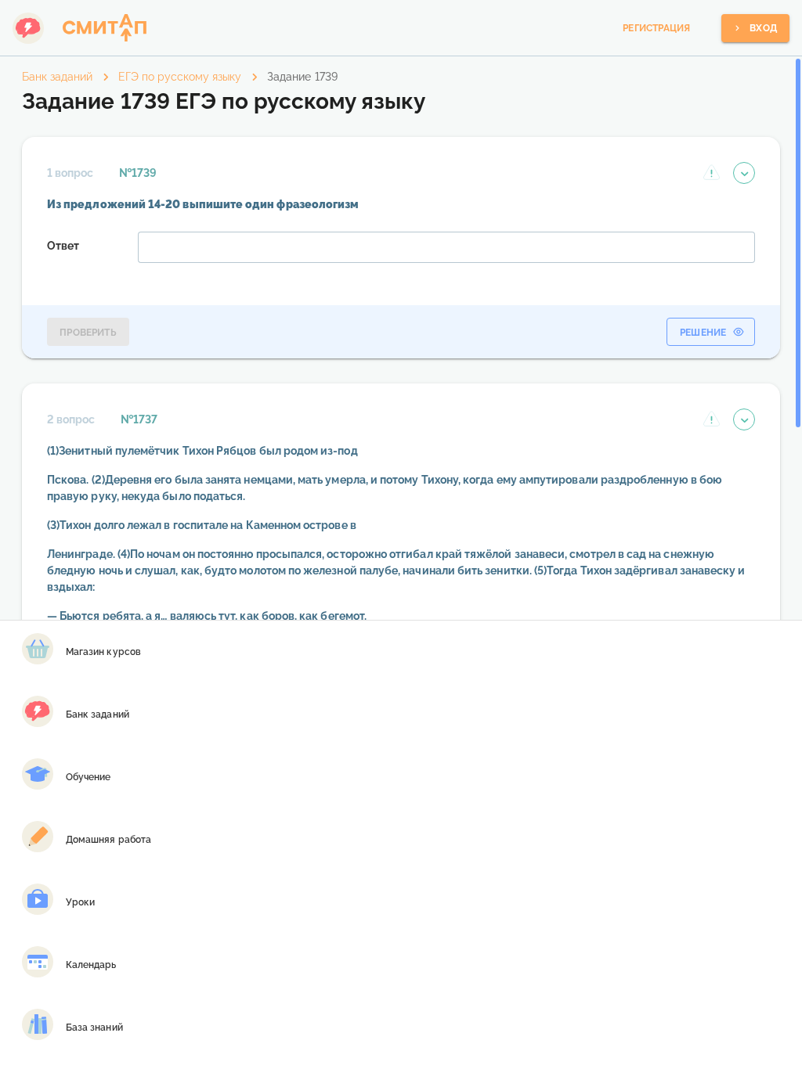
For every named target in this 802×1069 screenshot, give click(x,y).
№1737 (139, 419)
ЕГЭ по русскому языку (179, 76)
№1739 (138, 173)
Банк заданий (57, 76)
